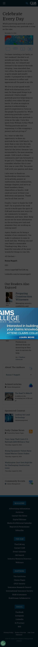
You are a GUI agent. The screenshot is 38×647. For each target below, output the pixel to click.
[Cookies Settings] (3, 643)
